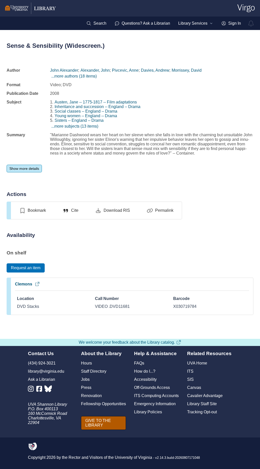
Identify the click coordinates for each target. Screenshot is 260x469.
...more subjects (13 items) (74, 126)
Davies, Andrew (155, 70)
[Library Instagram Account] (32, 390)
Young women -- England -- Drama (86, 116)
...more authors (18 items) (74, 76)
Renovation (91, 396)
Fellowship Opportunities (103, 404)
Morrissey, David (187, 70)
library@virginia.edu (46, 371)
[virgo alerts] (251, 23)
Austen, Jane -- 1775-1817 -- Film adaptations (96, 102)
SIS (190, 379)
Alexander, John (95, 70)
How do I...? (144, 371)
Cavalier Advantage (205, 396)
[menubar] (163, 23)
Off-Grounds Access (152, 387)
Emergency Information (155, 404)
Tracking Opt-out (202, 412)
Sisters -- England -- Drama (79, 120)
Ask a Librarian (41, 379)
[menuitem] (96, 23)
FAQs (139, 363)
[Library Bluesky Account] (48, 390)
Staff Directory (93, 371)
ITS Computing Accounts (156, 396)
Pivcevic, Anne (125, 70)
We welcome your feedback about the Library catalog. (127, 342)
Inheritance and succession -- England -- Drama (97, 106)
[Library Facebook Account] (40, 390)
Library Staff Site (202, 404)
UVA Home (197, 363)
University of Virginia (133, 457)
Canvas (194, 387)
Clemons (23, 284)
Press (86, 387)
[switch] (32, 210)
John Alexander (64, 70)
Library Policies (148, 412)
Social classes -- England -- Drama (86, 111)
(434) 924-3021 (42, 363)
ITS (190, 371)
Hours (86, 363)
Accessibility (145, 379)
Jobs (85, 379)
